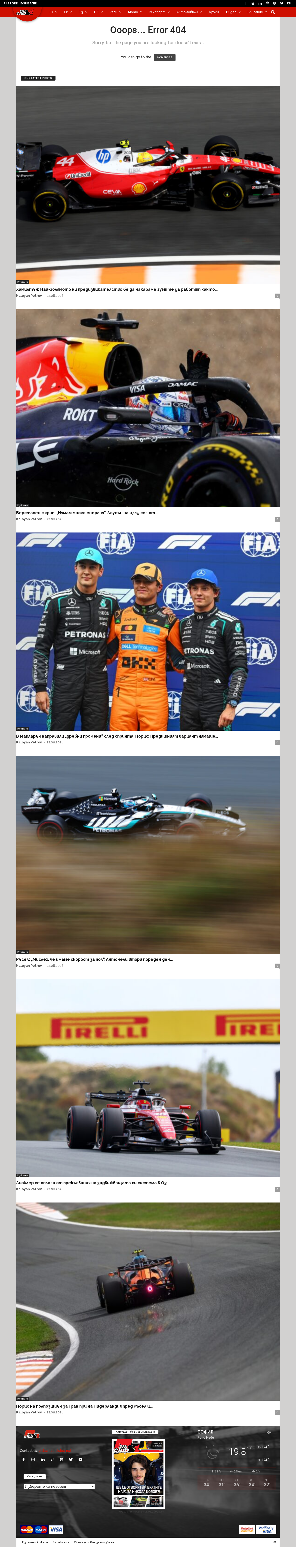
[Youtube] (289, 3)
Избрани (22, 282)
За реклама (61, 1542)
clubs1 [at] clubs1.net (55, 1451)
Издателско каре (35, 1542)
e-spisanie (28, 3)
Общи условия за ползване (94, 1542)
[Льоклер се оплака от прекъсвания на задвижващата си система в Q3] (148, 1078)
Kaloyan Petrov (29, 296)
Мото (133, 12)
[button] (273, 12)
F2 (66, 12)
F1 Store (11, 3)
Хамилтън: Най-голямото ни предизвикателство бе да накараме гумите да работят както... (117, 289)
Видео (231, 12)
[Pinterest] (267, 3)
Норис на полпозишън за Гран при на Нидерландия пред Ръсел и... (84, 1406)
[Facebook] (246, 3)
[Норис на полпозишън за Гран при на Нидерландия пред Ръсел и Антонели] (148, 1302)
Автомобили (187, 12)
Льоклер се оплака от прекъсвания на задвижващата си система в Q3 (91, 1182)
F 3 (81, 12)
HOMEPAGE (164, 57)
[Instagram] (253, 3)
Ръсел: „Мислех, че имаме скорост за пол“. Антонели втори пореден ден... (94, 959)
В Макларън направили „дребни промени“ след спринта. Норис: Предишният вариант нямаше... (117, 736)
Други (214, 12)
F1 (51, 12)
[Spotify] (274, 3)
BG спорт (157, 12)
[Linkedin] (260, 3)
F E (96, 12)
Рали (113, 12)
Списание (255, 12)
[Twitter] (281, 3)
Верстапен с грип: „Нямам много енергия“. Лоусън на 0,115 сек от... (87, 512)
